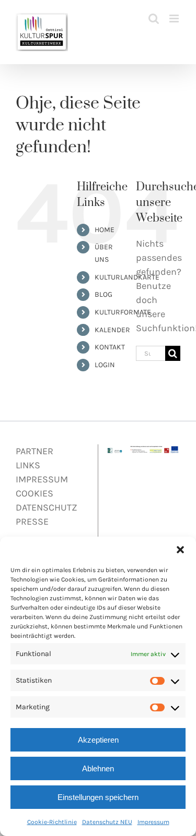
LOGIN (105, 364)
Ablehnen (98, 768)
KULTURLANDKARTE (127, 277)
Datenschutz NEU (107, 822)
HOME (104, 229)
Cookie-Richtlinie (52, 822)
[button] (180, 549)
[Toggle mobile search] (153, 18)
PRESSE (32, 521)
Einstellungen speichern (98, 797)
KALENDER (112, 329)
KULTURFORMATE (123, 312)
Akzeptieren (98, 739)
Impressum (153, 822)
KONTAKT (110, 347)
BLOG (103, 294)
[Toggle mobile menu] (174, 18)
